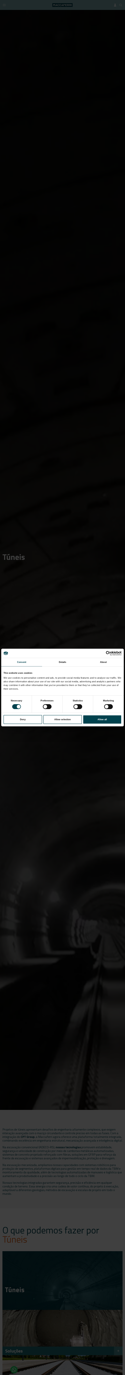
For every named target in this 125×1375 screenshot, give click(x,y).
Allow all (102, 719)
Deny (22, 719)
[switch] (47, 706)
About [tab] (103, 662)
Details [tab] (62, 662)
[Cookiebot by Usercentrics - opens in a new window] (108, 653)
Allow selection (62, 719)
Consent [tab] (21, 662)
